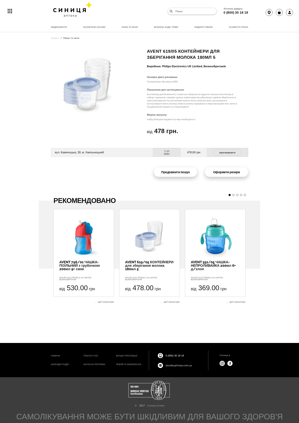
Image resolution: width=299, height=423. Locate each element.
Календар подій (60, 364)
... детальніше (104, 302)
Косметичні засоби (94, 27)
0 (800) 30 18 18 (236, 12)
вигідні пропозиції (126, 356)
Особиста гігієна (238, 27)
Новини (55, 356)
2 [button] (233, 195)
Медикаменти (59, 27)
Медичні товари (203, 27)
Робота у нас (91, 356)
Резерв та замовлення (128, 364)
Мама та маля (130, 27)
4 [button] (241, 195)
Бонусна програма (94, 364)
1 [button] (230, 195)
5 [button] (245, 195)
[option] (83, 256)
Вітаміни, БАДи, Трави (166, 27)
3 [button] (237, 195)
